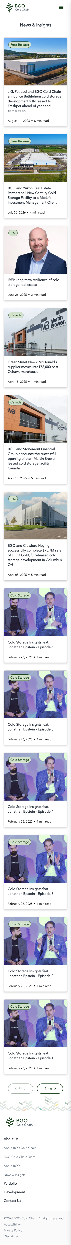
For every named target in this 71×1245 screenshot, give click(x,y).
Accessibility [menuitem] (12, 1224)
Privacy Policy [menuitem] (13, 1230)
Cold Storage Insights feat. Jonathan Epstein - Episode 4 (30, 809)
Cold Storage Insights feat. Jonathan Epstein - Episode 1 (30, 1055)
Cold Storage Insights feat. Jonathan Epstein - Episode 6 (30, 644)
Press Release (19, 44)
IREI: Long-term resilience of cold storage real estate (33, 282)
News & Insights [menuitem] (14, 1175)
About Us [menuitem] (11, 1139)
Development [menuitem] (14, 1192)
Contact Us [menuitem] (12, 1201)
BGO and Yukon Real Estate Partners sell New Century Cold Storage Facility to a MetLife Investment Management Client (32, 195)
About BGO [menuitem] (12, 1166)
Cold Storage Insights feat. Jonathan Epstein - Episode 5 (30, 726)
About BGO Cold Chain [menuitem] (20, 1148)
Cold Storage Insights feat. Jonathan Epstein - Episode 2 (30, 973)
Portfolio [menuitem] (10, 1183)
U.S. (13, 233)
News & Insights (35, 25)
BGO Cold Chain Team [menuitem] (19, 1157)
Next (48, 1089)
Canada (15, 315)
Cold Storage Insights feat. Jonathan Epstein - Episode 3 (30, 891)
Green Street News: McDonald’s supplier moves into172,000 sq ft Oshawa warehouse (33, 367)
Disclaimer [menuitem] (11, 1236)
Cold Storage (19, 595)
